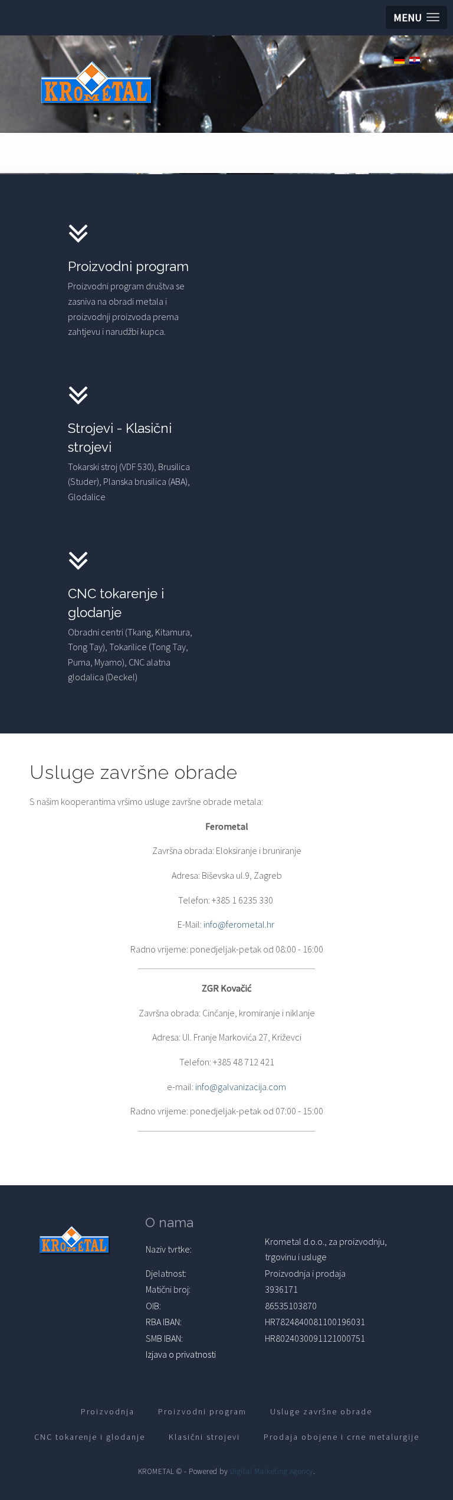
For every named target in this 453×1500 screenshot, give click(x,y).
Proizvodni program (202, 1411)
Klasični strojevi (204, 1436)
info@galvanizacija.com (240, 1087)
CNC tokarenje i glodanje (89, 1436)
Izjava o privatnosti (181, 1354)
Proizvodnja (107, 1411)
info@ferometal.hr (238, 924)
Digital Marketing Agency (271, 1471)
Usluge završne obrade (321, 1411)
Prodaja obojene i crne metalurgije (341, 1436)
